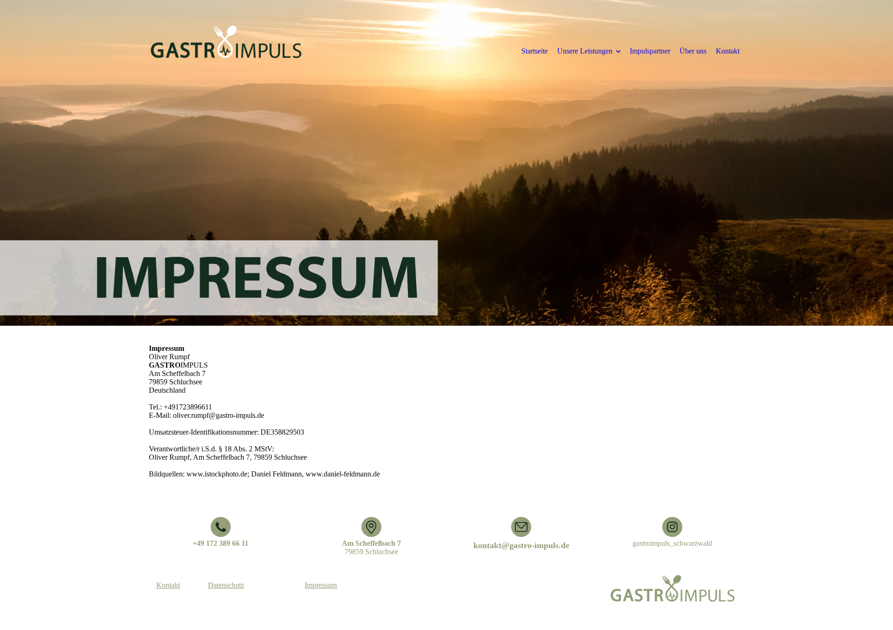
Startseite (534, 51)
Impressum (321, 585)
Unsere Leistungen (585, 51)
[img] (225, 51)
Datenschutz (226, 585)
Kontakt (728, 51)
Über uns (693, 51)
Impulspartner (650, 51)
